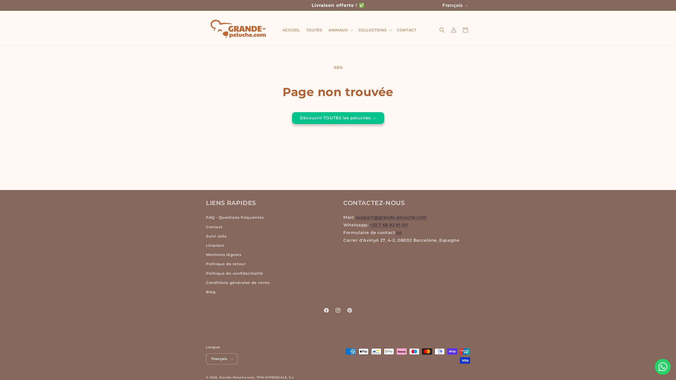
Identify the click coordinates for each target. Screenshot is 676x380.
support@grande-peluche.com (391, 217)
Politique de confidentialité (234, 273)
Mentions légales (223, 254)
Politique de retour (226, 264)
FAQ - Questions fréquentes (235, 217)
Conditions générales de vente (238, 282)
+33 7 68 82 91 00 (389, 224)
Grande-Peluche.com (237, 377)
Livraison (215, 245)
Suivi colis (216, 236)
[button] (340, 30)
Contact (214, 227)
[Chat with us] (663, 367)
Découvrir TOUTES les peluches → (338, 117)
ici (399, 232)
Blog (210, 291)
